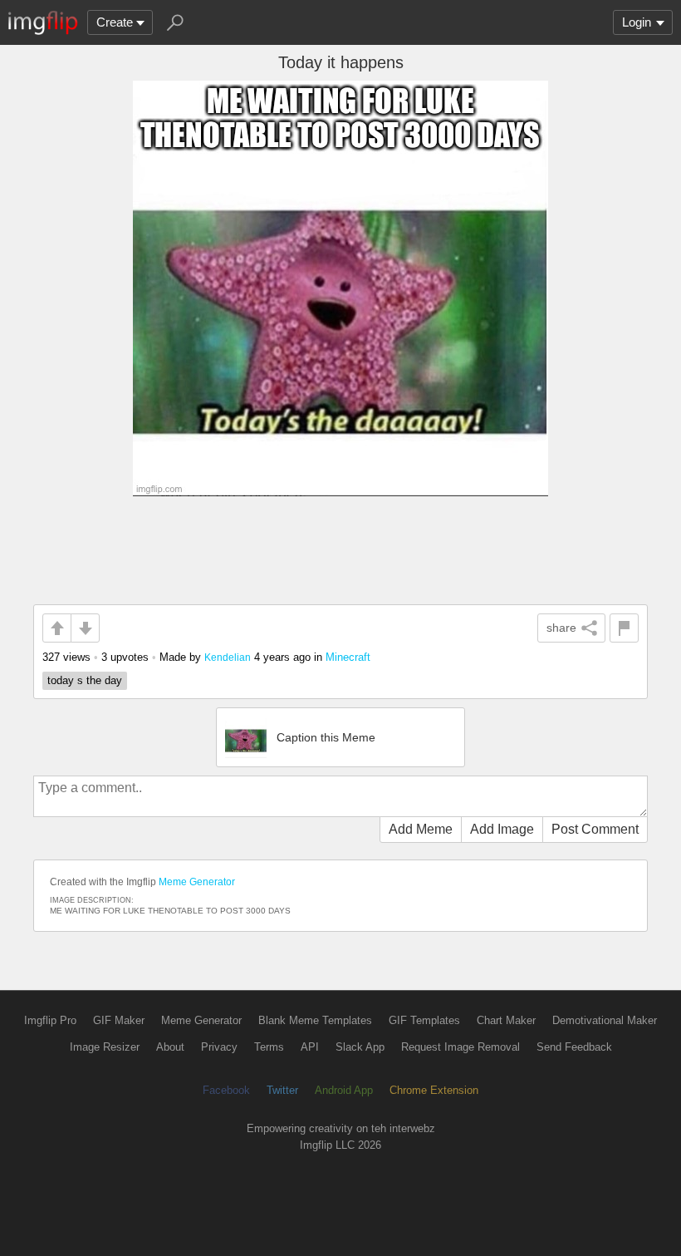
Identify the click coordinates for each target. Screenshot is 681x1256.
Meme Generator (197, 882)
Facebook (226, 1090)
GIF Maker (119, 1020)
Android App (344, 1090)
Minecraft (348, 657)
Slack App (360, 1047)
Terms (269, 1047)
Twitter (282, 1090)
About (170, 1047)
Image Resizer (105, 1047)
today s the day (84, 680)
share (561, 627)
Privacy (219, 1047)
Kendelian (227, 657)
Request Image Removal (460, 1047)
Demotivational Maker (604, 1020)
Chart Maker (506, 1020)
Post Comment (595, 829)
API (310, 1047)
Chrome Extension (433, 1090)
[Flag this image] (624, 628)
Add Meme (421, 829)
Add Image (502, 829)
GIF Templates (424, 1020)
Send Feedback (574, 1047)
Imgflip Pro (50, 1020)
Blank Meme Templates (315, 1020)
